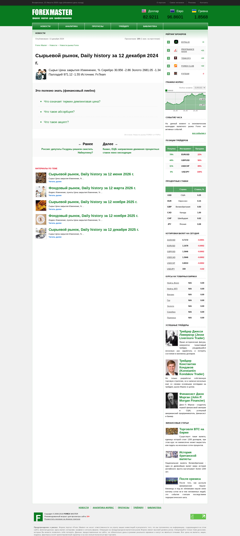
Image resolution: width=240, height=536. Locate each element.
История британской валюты (187, 456)
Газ (168, 300)
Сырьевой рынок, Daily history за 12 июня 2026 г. (91, 174)
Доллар (153, 11)
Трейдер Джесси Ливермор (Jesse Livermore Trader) (192, 335)
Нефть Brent (173, 283)
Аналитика (71, 26)
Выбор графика (186, 88)
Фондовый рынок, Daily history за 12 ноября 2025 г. (93, 216)
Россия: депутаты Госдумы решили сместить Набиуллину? (67, 148)
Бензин (170, 294)
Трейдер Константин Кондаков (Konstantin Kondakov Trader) (191, 367)
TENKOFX (186, 58)
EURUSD (171, 246)
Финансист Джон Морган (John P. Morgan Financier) (192, 397)
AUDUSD (171, 240)
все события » (199, 133)
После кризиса (190, 478)
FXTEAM (185, 74)
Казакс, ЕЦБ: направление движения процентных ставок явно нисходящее (131, 148)
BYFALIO (185, 42)
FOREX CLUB (187, 66)
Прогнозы (97, 26)
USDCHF (171, 263)
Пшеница (171, 318)
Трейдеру (124, 26)
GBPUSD (171, 251)
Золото (170, 306)
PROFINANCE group (187, 50)
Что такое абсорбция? (59, 111)
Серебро (171, 312)
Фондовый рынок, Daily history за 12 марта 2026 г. (92, 188)
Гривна (203, 11)
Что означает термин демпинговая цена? (72, 101)
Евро (180, 11)
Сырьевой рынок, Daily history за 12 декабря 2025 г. (94, 229)
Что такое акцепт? (56, 122)
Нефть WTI (172, 289)
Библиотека (150, 26)
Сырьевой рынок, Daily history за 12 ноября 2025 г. (93, 202)
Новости (45, 26)
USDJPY (171, 269)
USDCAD (171, 257)
